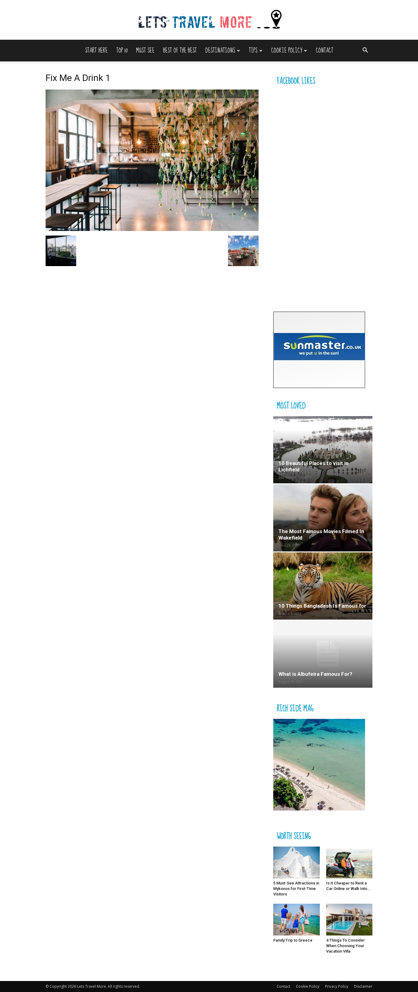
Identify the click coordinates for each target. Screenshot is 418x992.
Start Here (96, 50)
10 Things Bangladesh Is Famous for (322, 606)
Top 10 (122, 50)
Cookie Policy (286, 50)
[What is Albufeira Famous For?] (322, 654)
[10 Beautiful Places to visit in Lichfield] (322, 449)
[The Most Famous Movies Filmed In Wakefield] (322, 517)
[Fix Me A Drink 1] (152, 229)
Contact (324, 50)
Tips (253, 50)
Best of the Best (180, 50)
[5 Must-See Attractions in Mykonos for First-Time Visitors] (296, 862)
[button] (365, 51)
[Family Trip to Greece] (296, 919)
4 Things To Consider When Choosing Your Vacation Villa (345, 946)
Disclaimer (363, 986)
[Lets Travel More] (209, 20)
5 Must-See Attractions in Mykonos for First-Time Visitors (296, 888)
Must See (145, 50)
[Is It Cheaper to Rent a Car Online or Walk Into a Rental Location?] (349, 862)
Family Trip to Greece (292, 940)
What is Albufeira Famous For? (315, 674)
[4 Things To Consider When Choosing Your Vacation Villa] (349, 919)
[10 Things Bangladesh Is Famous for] (322, 586)
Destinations (220, 50)
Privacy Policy (336, 986)
